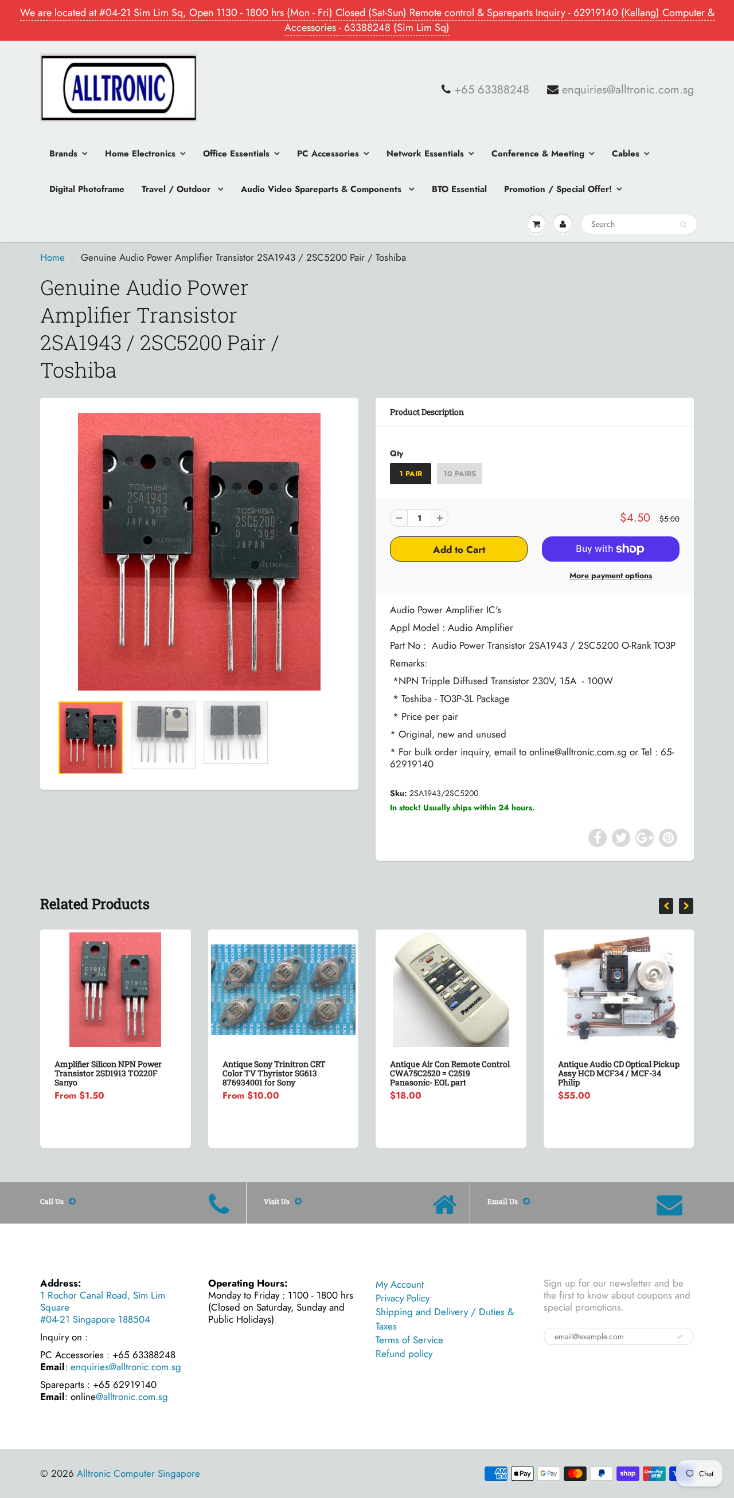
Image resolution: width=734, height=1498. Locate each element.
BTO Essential (459, 189)
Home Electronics (140, 153)
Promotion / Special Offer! (558, 189)
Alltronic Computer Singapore (138, 1473)
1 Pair (410, 473)
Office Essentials (236, 153)
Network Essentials (425, 153)
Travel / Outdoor (177, 189)
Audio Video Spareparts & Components (322, 189)
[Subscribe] (680, 1337)
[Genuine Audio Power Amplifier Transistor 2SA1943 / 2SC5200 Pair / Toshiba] (199, 552)
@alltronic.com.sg (132, 1396)
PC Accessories (328, 153)
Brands (63, 153)
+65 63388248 (491, 90)
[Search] (683, 224)
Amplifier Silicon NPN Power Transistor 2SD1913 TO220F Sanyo (108, 1073)
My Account (400, 1284)
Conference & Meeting (537, 153)
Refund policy (404, 1353)
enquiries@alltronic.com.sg (628, 90)
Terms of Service (409, 1340)
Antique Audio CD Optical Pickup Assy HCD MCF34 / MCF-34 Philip (619, 1073)
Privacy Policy (403, 1298)
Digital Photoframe (86, 189)
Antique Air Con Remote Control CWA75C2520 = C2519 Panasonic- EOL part (450, 1073)
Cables (625, 153)
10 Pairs (459, 473)
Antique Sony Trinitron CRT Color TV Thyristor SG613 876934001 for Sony (274, 1073)
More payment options (610, 575)
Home (52, 257)
